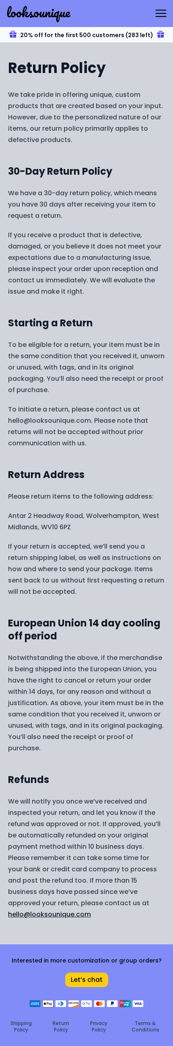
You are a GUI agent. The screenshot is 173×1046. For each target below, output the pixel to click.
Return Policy (61, 1026)
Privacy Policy (98, 1026)
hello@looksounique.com (49, 914)
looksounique (38, 12)
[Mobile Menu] (161, 13)
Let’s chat (87, 979)
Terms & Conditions (145, 1026)
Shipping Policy (21, 1026)
